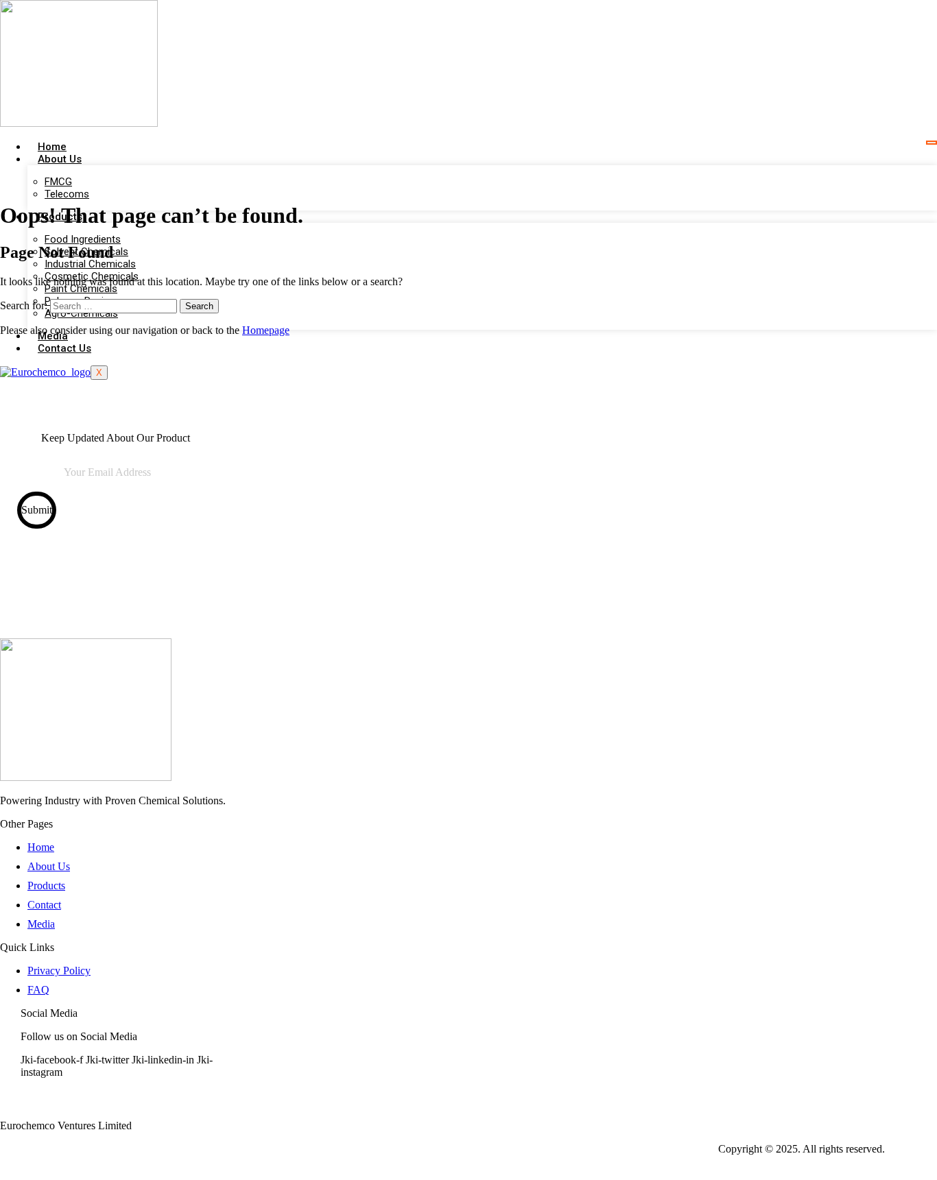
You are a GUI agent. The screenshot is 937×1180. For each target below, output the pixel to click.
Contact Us (64, 348)
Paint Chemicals (81, 288)
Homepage (265, 330)
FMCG (58, 182)
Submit (36, 510)
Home (52, 147)
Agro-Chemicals (81, 313)
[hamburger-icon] (931, 143)
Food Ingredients (83, 239)
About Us (60, 159)
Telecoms (67, 194)
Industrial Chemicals (90, 264)
